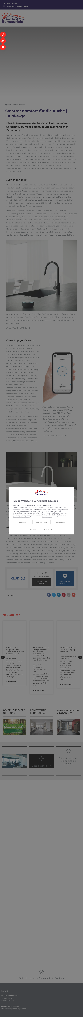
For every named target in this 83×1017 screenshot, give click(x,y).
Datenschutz (35, 529)
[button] (3, 35)
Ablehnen (22, 522)
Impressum (47, 529)
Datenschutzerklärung (21, 517)
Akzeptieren (60, 522)
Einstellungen (41, 522)
